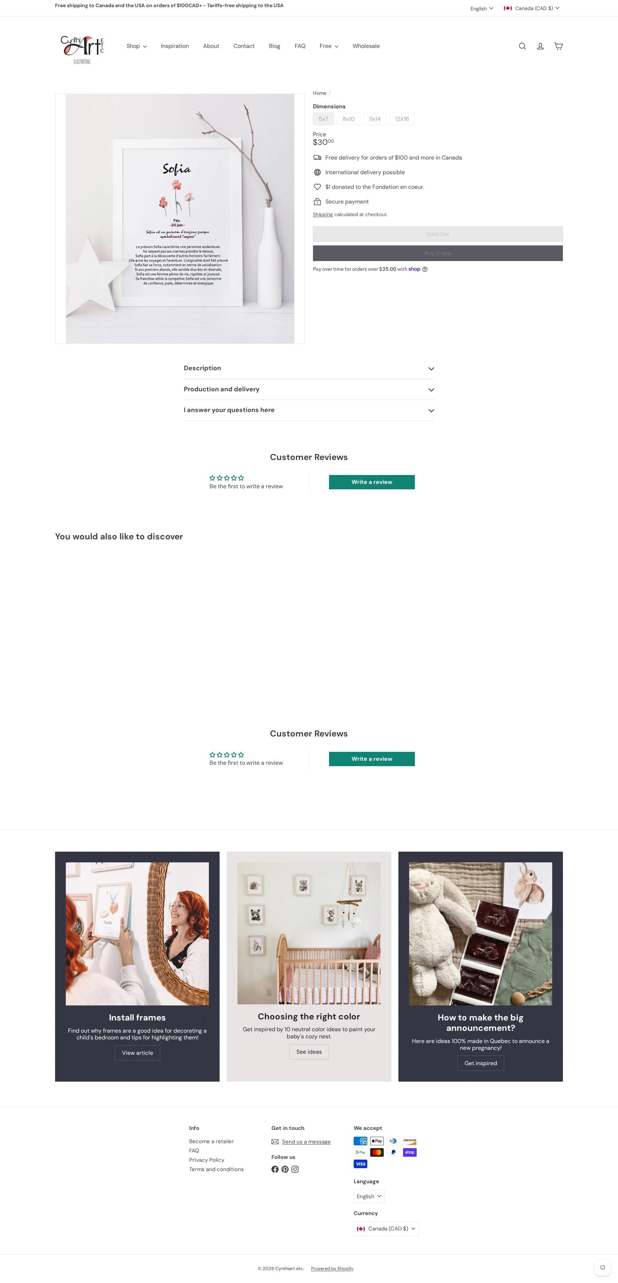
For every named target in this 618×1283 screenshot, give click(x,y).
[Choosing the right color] (309, 933)
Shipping (323, 214)
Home (320, 93)
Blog (274, 46)
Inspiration (175, 46)
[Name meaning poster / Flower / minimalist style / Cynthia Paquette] (94, 614)
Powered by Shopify (332, 1268)
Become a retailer (211, 1141)
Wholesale (366, 46)
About (211, 46)
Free (326, 46)
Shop (134, 46)
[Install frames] (137, 933)
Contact (244, 46)
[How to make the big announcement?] (480, 933)
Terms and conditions (216, 1169)
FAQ (300, 46)
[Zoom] (180, 218)
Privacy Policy (206, 1160)
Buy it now (438, 253)
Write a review (372, 482)
